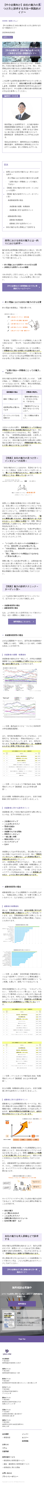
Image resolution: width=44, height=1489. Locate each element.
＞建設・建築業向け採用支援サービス (15, 1464)
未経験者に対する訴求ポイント (21, 210)
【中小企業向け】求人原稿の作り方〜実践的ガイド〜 (22, 1271)
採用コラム (13, 21)
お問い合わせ (7, 1473)
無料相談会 (22, 1304)
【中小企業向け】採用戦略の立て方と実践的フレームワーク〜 (22, 287)
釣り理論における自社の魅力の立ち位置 (23, 178)
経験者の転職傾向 (16, 220)
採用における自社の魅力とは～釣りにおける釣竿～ (22, 173)
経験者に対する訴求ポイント (21, 223)
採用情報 (25, 1441)
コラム (4, 1448)
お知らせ (5, 1444)
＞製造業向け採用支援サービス (13, 1460)
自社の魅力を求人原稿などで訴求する (20, 227)
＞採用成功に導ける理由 (11, 1467)
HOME (4, 21)
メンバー (25, 1434)
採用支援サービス (8, 1457)
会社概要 (5, 1434)
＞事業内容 (6, 1437)
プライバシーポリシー (10, 1476)
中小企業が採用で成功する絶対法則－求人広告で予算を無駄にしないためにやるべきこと (28, 1321)
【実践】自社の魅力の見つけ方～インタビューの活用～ (22, 189)
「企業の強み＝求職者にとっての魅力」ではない (23, 183)
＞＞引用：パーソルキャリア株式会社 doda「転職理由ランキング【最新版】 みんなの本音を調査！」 (21, 786)
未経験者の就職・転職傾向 (20, 206)
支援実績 (5, 1451)
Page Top (22, 1339)
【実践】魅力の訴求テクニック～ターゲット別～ (22, 195)
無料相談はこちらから (22, 621)
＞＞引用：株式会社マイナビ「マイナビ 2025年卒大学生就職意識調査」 (21, 727)
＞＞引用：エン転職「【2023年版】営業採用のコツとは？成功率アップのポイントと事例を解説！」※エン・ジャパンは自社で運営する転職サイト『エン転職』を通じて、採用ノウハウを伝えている (22, 978)
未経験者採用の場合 (15, 200)
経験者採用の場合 (14, 216)
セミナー (25, 1437)
